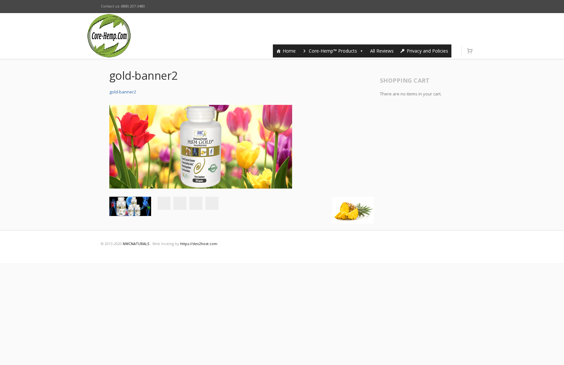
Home (289, 51)
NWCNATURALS (136, 243)
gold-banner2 (122, 92)
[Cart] (470, 51)
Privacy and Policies (427, 51)
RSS (456, 6)
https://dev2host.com (198, 243)
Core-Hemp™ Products (333, 51)
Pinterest (442, 6)
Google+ (195, 203)
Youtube (429, 6)
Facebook (388, 6)
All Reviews (382, 51)
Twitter (401, 6)
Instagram (415, 6)
